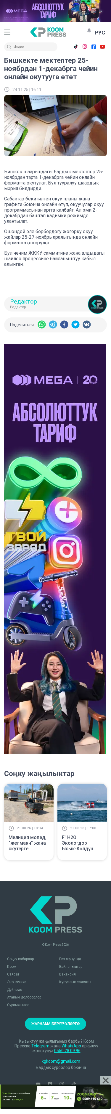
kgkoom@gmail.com (61, 1061)
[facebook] (64, 324)
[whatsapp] (42, 324)
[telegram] (53, 324)
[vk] (87, 324)
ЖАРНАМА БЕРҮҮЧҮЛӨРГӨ (55, 1024)
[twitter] (75, 324)
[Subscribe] (89, 30)
